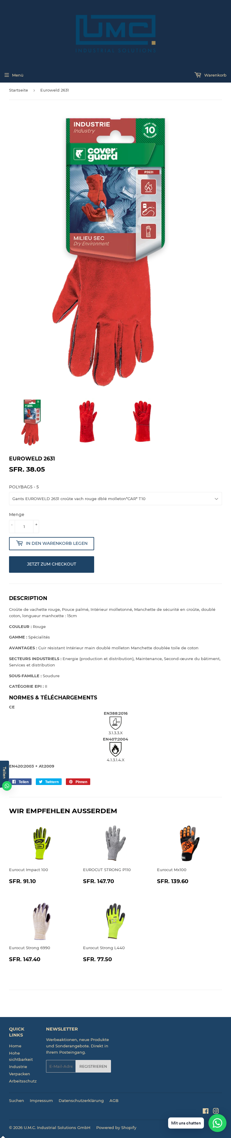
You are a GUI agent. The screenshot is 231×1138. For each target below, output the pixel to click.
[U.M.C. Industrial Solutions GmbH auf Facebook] (205, 1111)
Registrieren (93, 1066)
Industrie (18, 1066)
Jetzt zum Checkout (51, 564)
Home (15, 1045)
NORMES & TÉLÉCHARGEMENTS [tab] (53, 697)
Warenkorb (214, 75)
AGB (114, 1100)
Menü (17, 75)
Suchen (16, 1100)
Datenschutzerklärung (81, 1100)
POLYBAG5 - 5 (24, 487)
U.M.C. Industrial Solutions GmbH (57, 1127)
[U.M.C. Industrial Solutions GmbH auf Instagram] (216, 1111)
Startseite (18, 90)
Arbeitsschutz (23, 1081)
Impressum (41, 1100)
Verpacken (19, 1073)
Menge (16, 514)
